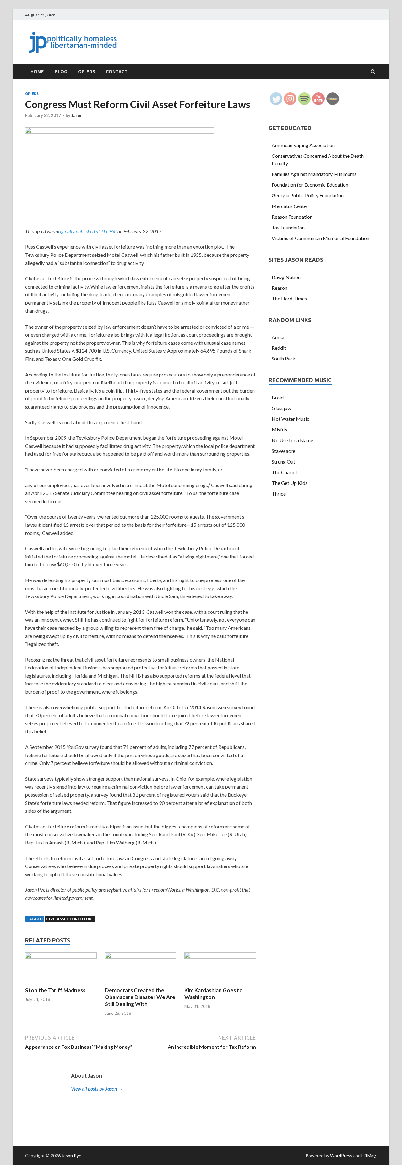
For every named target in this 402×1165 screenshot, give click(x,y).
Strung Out (283, 461)
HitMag (368, 1155)
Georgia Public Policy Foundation (308, 195)
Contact (117, 71)
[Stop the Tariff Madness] (61, 956)
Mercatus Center (290, 206)
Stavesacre (283, 451)
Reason (279, 288)
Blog (61, 71)
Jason (77, 115)
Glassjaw (281, 408)
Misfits (279, 429)
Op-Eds (86, 71)
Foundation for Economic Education (310, 185)
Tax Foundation (288, 227)
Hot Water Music (290, 419)
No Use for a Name (292, 440)
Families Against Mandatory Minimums (314, 174)
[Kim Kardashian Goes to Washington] (220, 956)
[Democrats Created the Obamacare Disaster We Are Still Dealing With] (141, 956)
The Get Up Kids (289, 483)
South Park (283, 358)
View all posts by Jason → (97, 1088)
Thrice (279, 494)
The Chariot (284, 472)
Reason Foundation (292, 217)
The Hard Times (289, 298)
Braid (278, 397)
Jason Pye (71, 1155)
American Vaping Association (303, 145)
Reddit (279, 348)
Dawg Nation (286, 277)
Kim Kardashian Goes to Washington (213, 993)
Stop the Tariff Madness (55, 990)
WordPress (341, 1155)
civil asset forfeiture (70, 918)
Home (37, 71)
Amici (278, 337)
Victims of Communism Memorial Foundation (320, 238)
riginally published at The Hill (87, 231)
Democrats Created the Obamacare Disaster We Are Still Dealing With (140, 997)
